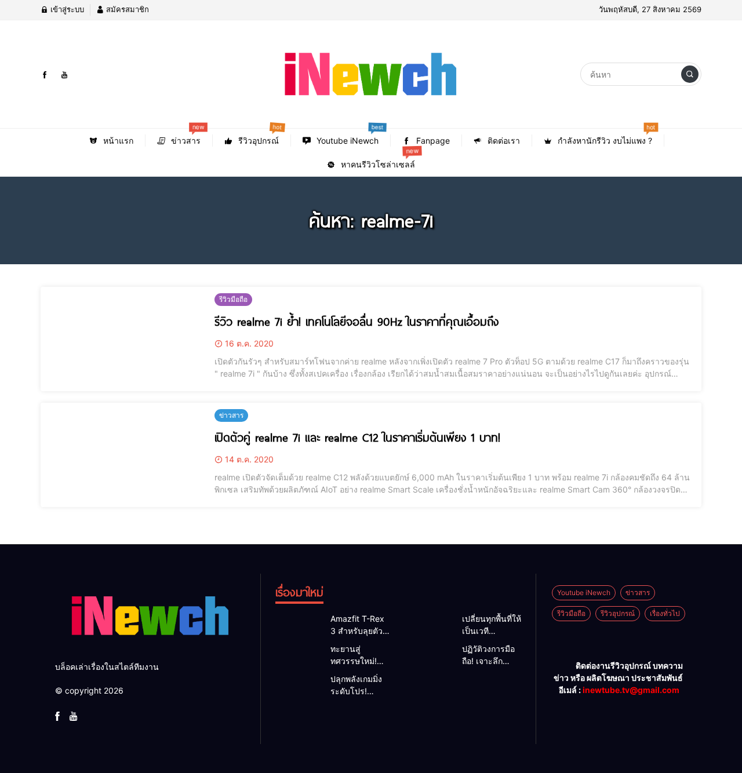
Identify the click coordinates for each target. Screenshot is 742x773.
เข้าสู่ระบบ (66, 9)
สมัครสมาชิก (126, 9)
